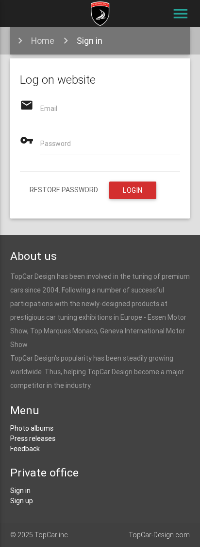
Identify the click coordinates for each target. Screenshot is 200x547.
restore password (64, 189)
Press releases (32, 438)
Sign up (21, 500)
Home (42, 40)
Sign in (89, 40)
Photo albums (31, 428)
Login (133, 190)
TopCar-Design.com (159, 534)
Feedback (25, 448)
